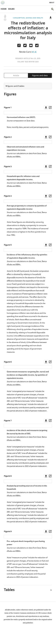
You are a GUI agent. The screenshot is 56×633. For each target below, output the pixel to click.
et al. (34, 52)
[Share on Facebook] (19, 45)
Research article (22, 58)
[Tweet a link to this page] (25, 45)
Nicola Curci (25, 52)
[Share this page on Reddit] (37, 45)
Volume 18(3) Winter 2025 (28, 62)
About (51, 2)
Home (4, 9)
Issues (11, 9)
